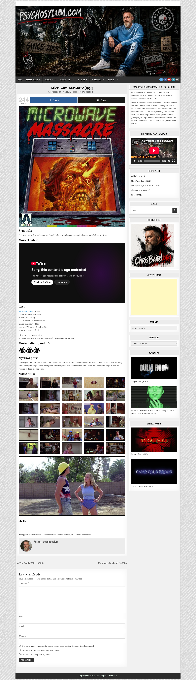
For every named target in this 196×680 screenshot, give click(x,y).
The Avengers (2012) (140, 190)
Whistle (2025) (138, 176)
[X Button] (161, 79)
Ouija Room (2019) (139, 382)
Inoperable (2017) (139, 454)
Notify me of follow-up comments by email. (40, 650)
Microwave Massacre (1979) (72, 87)
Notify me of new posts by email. (36, 655)
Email (22, 626)
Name (22, 616)
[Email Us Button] (173, 79)
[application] (154, 151)
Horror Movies (32, 79)
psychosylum (56, 92)
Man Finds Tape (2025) (141, 181)
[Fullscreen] (173, 160)
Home (20, 79)
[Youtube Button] (169, 79)
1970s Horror (34, 535)
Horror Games (65, 79)
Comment (24, 583)
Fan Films (112, 79)
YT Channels (97, 79)
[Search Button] (177, 79)
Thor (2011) (136, 195)
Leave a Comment (88, 92)
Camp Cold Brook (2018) (142, 486)
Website (22, 636)
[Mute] (169, 160)
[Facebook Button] (165, 79)
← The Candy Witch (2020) (30, 563)
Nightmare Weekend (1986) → (112, 563)
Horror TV (49, 79)
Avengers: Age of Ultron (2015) (145, 185)
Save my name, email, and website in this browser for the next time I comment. (58, 646)
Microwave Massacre (81, 535)
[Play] (134, 160)
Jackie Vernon (25, 311)
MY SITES (81, 79)
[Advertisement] (154, 297)
